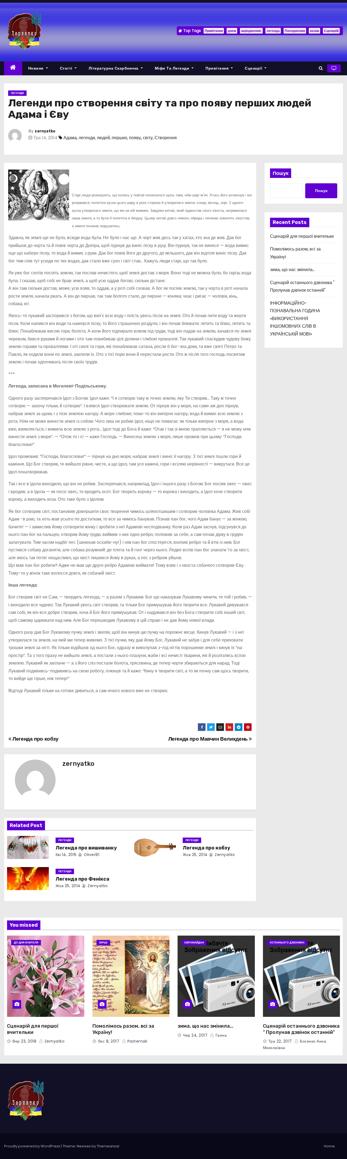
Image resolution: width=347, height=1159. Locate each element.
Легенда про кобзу (35, 739)
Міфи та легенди (173, 68)
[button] (321, 68)
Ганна (220, 1035)
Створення (166, 138)
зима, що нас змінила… (292, 269)
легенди (87, 138)
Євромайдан (194, 942)
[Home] (13, 68)
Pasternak (136, 1041)
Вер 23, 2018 (24, 1041)
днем (232, 30)
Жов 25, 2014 (195, 854)
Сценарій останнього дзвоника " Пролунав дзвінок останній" (301, 1029)
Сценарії (254, 68)
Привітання (214, 30)
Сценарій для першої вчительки (302, 236)
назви (314, 30)
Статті (67, 68)
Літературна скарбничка (114, 68)
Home (329, 1146)
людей (103, 138)
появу (135, 138)
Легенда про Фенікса (82, 879)
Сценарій (331, 30)
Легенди (17, 93)
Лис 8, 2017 (109, 1041)
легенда (273, 30)
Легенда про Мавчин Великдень (208, 739)
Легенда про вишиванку (86, 848)
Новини (36, 68)
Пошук (280, 173)
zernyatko (45, 131)
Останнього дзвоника (287, 942)
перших (119, 138)
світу (148, 138)
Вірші (103, 942)
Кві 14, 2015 (66, 854)
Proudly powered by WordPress (32, 1146)
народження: (251, 30)
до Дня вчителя (26, 942)
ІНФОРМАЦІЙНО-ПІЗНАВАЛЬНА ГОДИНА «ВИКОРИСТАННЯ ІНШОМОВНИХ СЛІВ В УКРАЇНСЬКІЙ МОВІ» (295, 318)
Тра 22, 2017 (280, 1041)
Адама (70, 138)
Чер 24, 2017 (195, 1035)
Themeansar (108, 1146)
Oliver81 (91, 854)
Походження (295, 30)
